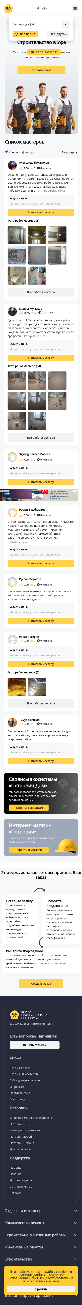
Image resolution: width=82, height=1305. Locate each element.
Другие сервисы (20, 1149)
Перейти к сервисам (29, 808)
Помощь (15, 1167)
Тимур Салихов (29, 720)
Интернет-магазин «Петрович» (31, 1118)
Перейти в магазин (29, 850)
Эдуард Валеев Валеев (34, 454)
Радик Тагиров (29, 637)
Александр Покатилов (34, 162)
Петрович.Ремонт (22, 1143)
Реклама (15, 1193)
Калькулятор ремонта (25, 1130)
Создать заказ (42, 70)
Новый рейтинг (20, 1093)
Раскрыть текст (54, 190)
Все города (17, 1099)
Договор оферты (21, 1180)
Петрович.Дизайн (21, 1136)
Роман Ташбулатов (32, 509)
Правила (15, 1174)
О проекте (17, 1087)
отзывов (46, 168)
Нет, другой (58, 34)
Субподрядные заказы (25, 1080)
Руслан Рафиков (30, 579)
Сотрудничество (21, 1186)
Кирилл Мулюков (30, 308)
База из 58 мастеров (24, 1074)
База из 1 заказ (20, 1068)
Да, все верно (25, 34)
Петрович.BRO (20, 1124)
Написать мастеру (41, 212)
